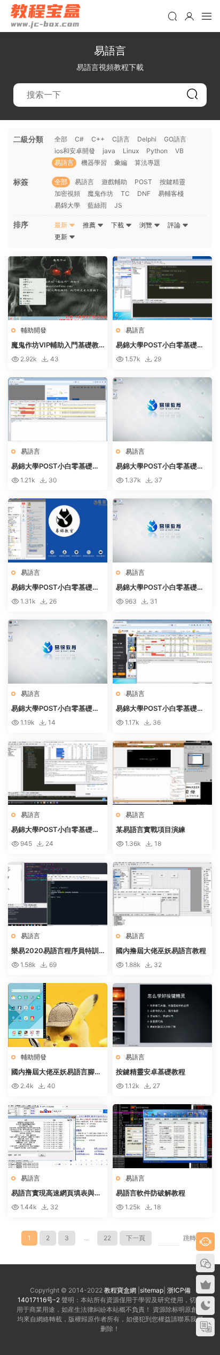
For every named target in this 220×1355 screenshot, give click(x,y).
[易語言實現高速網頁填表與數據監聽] (57, 1136)
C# (79, 139)
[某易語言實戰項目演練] (162, 773)
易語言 (64, 163)
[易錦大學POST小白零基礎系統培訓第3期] (162, 409)
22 (107, 1238)
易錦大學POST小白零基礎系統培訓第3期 (160, 466)
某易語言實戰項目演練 (150, 829)
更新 (61, 237)
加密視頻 (67, 193)
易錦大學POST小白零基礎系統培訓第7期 (160, 345)
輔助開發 (33, 330)
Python (157, 151)
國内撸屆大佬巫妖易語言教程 (161, 950)
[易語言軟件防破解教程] (162, 1136)
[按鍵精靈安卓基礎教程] (162, 1015)
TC (125, 193)
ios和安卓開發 (74, 151)
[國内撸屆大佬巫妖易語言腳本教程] (57, 1015)
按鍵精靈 (172, 182)
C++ (98, 139)
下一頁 (135, 1238)
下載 (118, 225)
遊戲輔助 (114, 182)
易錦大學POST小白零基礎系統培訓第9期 (55, 709)
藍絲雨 (97, 205)
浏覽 (146, 225)
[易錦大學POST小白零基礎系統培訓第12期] (57, 773)
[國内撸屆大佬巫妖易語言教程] (162, 894)
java (109, 151)
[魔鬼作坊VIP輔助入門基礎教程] (57, 288)
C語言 (121, 139)
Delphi (146, 139)
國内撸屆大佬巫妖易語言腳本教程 (56, 1072)
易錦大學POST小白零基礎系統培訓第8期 (160, 587)
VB (179, 151)
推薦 (90, 225)
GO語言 (175, 139)
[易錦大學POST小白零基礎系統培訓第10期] (162, 652)
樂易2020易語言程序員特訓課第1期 (55, 951)
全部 (60, 139)
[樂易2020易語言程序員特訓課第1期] (57, 894)
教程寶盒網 (45, 16)
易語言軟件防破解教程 (150, 1192)
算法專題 (147, 163)
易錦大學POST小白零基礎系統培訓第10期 (160, 709)
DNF (144, 193)
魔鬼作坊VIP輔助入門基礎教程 (55, 345)
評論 (175, 225)
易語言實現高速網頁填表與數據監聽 (56, 1193)
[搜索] (172, 16)
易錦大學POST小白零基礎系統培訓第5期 (55, 587)
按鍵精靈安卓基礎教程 (150, 1071)
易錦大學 (67, 205)
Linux (131, 151)
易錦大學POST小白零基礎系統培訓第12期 (55, 830)
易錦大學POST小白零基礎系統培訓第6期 (55, 466)
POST (143, 182)
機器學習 (94, 163)
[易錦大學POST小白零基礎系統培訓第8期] (162, 530)
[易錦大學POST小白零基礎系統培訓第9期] (57, 652)
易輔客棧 (171, 193)
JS (118, 205)
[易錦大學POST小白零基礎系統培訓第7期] (162, 288)
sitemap (151, 1290)
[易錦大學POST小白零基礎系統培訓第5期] (57, 530)
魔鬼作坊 (100, 193)
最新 (61, 225)
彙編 (120, 163)
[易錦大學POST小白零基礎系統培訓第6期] (57, 409)
